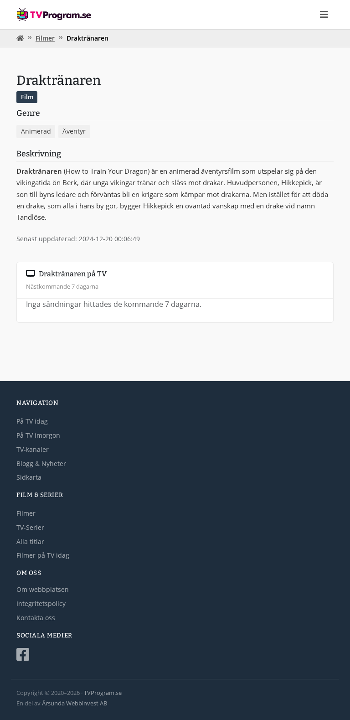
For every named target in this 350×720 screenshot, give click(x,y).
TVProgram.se (103, 693)
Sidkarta (28, 477)
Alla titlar (30, 541)
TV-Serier (30, 527)
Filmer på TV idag (42, 555)
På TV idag (32, 421)
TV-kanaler (32, 449)
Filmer (45, 38)
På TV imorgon (38, 435)
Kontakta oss (35, 617)
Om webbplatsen (42, 589)
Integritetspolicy (41, 603)
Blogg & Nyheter (41, 463)
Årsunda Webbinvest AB (74, 703)
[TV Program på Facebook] (175, 654)
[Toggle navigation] (324, 14)
